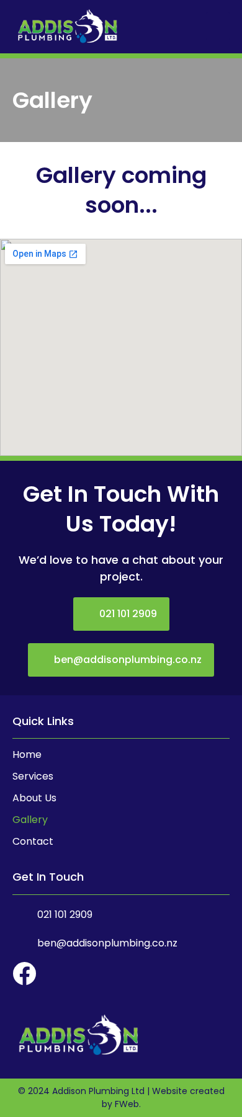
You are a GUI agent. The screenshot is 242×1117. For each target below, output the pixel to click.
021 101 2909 (64, 914)
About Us (34, 798)
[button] (218, 26)
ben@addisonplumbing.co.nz (107, 943)
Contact (32, 841)
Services (32, 776)
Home (27, 755)
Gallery (30, 820)
